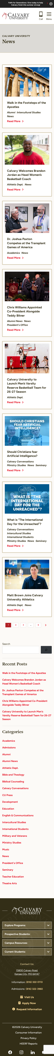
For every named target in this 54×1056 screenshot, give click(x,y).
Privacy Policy (28, 1038)
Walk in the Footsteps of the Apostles (24, 673)
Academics (8, 741)
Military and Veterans (14, 836)
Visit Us (29, 997)
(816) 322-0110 (34, 982)
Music (5, 849)
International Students (15, 829)
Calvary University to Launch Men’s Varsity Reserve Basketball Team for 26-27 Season (26, 715)
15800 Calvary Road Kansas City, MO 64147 (27, 972)
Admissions (9, 747)
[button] (49, 16)
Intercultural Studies (14, 822)
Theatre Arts (9, 883)
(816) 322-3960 (34, 989)
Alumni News (10, 761)
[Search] (46, 650)
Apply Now (29, 1003)
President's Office (12, 863)
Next (46, 625)
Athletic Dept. (10, 768)
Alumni (6, 754)
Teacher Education (13, 877)
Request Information (29, 1009)
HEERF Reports (28, 1044)
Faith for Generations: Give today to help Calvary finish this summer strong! (25, 4)
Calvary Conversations (15, 788)
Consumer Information (28, 1033)
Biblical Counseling (13, 781)
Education (8, 809)
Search (6, 644)
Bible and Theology (13, 775)
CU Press (7, 795)
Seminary (7, 870)
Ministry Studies (11, 843)
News (5, 856)
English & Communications (17, 815)
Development (10, 802)
